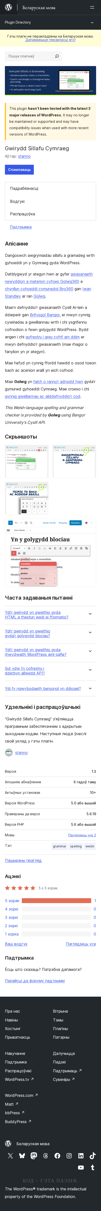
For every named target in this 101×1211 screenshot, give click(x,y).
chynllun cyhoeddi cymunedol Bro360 (39, 288)
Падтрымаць (67, 1070)
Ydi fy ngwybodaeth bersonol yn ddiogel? (43, 688)
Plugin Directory (18, 22)
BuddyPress (18, 1121)
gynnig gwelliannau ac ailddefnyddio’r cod (42, 396)
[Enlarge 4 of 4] (89, 525)
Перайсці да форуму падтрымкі (35, 980)
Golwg (39, 296)
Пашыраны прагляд (23, 860)
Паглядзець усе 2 (82, 835)
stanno (24, 156)
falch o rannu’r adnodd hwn (58, 381)
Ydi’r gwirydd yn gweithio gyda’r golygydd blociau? (27, 633)
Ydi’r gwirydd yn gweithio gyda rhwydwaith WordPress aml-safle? (35, 652)
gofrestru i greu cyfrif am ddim (52, 336)
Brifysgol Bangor (45, 314)
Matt (12, 1104)
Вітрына (60, 1011)
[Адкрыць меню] (93, 7)
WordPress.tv (19, 1079)
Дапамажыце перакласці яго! (50, 40)
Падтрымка (21, 226)
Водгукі (17, 201)
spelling (76, 846)
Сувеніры (64, 1079)
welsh (90, 846)
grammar (59, 846)
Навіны (11, 1020)
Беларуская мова (33, 1143)
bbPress (15, 1112)
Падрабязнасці (24, 188)
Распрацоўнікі (18, 1070)
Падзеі (59, 1062)
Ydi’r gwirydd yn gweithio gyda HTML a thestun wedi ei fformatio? (36, 614)
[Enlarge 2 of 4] (89, 451)
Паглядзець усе (81, 943)
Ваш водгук (16, 943)
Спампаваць (19, 169)
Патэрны (61, 1037)
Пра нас (12, 1011)
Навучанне (15, 1053)
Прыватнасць (17, 1037)
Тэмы (58, 1020)
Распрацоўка (22, 213)
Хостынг (13, 1028)
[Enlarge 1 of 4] (41, 451)
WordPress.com (21, 1095)
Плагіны (60, 1028)
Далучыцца (64, 1053)
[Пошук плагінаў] (57, 56)
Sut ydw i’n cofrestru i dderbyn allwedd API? (25, 670)
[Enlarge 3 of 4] (41, 488)
